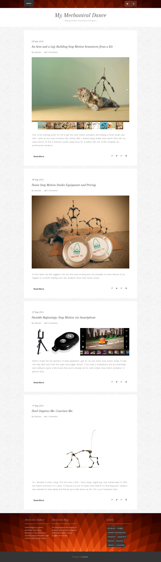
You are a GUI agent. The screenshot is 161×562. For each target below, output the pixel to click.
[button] (127, 89)
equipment (122, 537)
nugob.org (78, 557)
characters (111, 537)
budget (120, 528)
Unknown (37, 52)
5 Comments (52, 323)
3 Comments (52, 52)
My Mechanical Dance (80, 15)
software (110, 545)
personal (119, 541)
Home (28, 3)
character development (116, 532)
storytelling (120, 545)
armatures (111, 528)
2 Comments (52, 190)
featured (110, 541)
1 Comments (52, 416)
